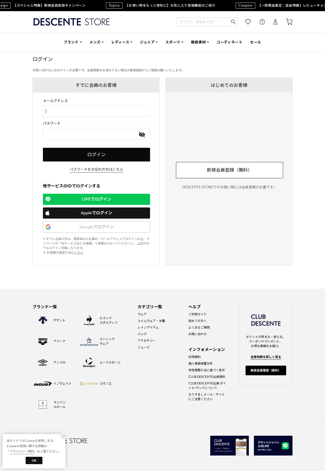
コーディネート (229, 42)
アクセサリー (147, 341)
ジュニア (147, 42)
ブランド (71, 42)
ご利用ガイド (197, 314)
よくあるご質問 (199, 327)
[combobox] (96, 111)
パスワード (52, 123)
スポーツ (172, 42)
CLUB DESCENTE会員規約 (206, 377)
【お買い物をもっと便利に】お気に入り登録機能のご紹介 (159, 5)
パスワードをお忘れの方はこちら (96, 169)
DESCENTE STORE (72, 22)
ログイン (272, 22)
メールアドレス (55, 101)
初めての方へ (197, 321)
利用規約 (194, 357)
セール (255, 42)
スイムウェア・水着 (151, 321)
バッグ (142, 334)
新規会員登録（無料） (229, 170)
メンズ (95, 42)
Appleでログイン (96, 213)
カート (285, 22)
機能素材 (198, 42)
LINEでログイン (96, 199)
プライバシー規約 (22, 451)
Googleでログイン (96, 227)
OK (34, 460)
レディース (120, 42)
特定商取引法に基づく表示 (206, 370)
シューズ (144, 347)
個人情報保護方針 (200, 363)
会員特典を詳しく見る (266, 357)
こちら (78, 252)
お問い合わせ (197, 334)
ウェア (142, 314)
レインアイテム (148, 327)
